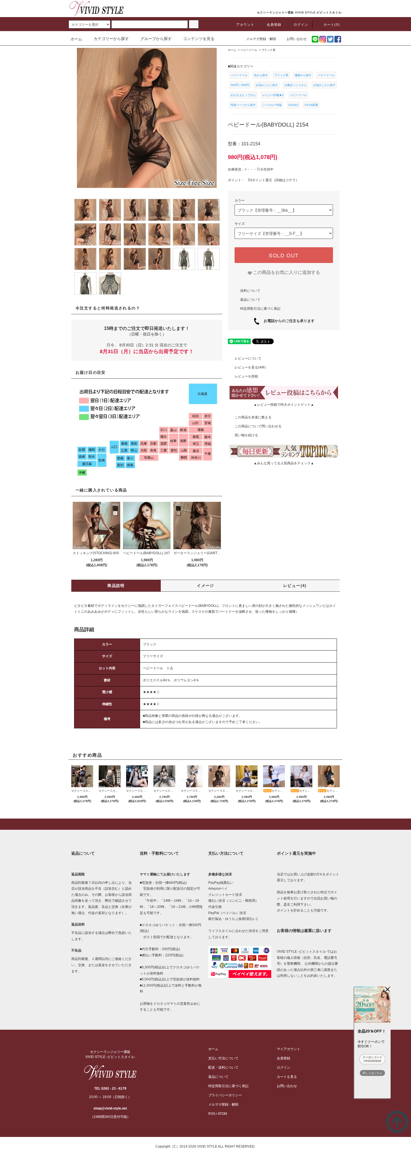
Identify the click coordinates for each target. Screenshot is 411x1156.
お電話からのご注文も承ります (287, 321)
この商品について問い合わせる (258, 426)
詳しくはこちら (372, 1073)
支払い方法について (223, 1058)
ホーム (76, 39)
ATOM (222, 1114)
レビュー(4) (295, 585)
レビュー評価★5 (273, 95)
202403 (293, 104)
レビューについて (248, 358)
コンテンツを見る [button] (198, 38)
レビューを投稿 (246, 376)
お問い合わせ (297, 39)
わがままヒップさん (243, 95)
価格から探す (303, 75)
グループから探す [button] (156, 38)
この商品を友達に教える (253, 417)
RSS (211, 1114)
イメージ (205, 585)
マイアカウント (288, 1049)
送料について (250, 290)
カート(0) (331, 25)
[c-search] (194, 24)
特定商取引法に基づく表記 (260, 308)
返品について (250, 299)
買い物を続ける (246, 435)
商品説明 (116, 585)
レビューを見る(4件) (250, 367)
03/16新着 (311, 104)
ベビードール (239, 75)
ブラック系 (281, 75)
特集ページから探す (243, 104)
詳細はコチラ (285, 180)
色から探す (261, 75)
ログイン (301, 25)
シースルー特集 (272, 104)
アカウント (245, 25)
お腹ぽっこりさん (295, 85)
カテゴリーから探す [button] (111, 38)
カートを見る (287, 1077)
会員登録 (274, 25)
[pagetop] (205, 824)
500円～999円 (240, 85)
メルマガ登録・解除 (261, 39)
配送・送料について (223, 1067)
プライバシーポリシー (225, 1095)
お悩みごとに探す (267, 85)
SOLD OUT (284, 255)
